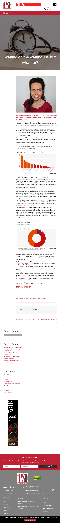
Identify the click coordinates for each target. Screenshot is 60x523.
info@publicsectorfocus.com (32, 490)
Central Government (9, 374)
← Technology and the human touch (25, 319)
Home (4, 501)
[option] (28, 4)
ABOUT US (21, 498)
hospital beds (44, 263)
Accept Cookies (30, 520)
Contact (5, 513)
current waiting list (23, 122)
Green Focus (7, 385)
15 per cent (21, 137)
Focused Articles (25, 298)
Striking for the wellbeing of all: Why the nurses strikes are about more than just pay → (47, 321)
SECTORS (45, 498)
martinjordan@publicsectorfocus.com (34, 493)
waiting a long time (26, 263)
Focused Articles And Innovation (38, 298)
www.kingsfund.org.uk (21, 289)
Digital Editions (7, 507)
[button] (48, 466)
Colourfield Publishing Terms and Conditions (26, 502)
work (24, 278)
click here (53, 517)
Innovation (6, 390)
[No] (58, 519)
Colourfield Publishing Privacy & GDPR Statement (28, 507)
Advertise (5, 510)
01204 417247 (9, 490)
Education (6, 379)
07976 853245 (9, 493)
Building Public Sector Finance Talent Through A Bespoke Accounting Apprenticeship (13, 349)
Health (5, 388)
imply (19, 130)
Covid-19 (6, 377)
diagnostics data (25, 207)
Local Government (8, 392)
